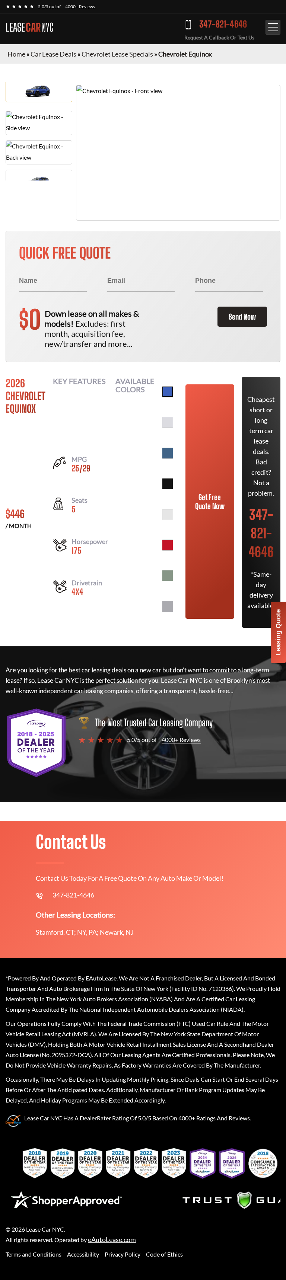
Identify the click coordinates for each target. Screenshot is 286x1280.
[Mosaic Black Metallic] (167, 484)
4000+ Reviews (80, 6)
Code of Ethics (164, 1254)
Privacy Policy (122, 1254)
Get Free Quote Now (210, 502)
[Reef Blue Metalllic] (167, 392)
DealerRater (95, 1117)
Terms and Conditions (33, 1254)
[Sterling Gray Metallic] (167, 606)
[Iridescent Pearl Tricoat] (167, 422)
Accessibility (83, 1254)
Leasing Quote (278, 632)
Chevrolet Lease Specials (117, 54)
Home (16, 54)
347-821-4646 (223, 24)
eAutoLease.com (112, 1239)
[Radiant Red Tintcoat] (167, 545)
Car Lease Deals (53, 54)
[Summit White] (167, 514)
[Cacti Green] (167, 575)
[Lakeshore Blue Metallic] (167, 453)
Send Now (242, 316)
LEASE (29, 27)
